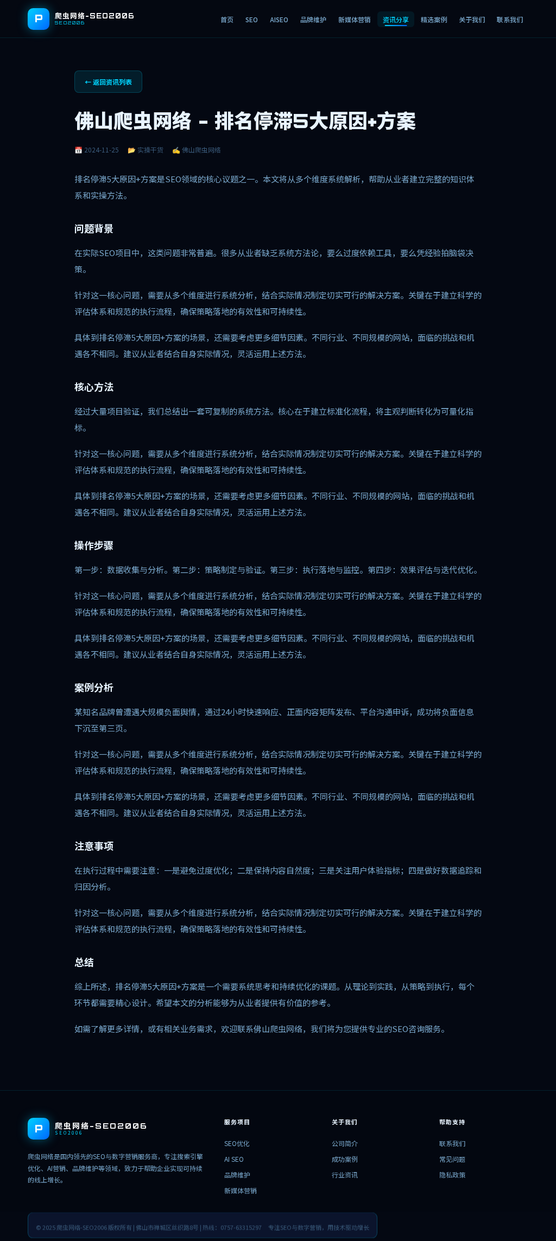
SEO (251, 19)
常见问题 (452, 1158)
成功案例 (345, 1158)
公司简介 (345, 1143)
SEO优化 (237, 1143)
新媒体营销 (354, 19)
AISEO (279, 19)
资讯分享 (396, 19)
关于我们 (472, 19)
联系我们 (510, 19)
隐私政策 (452, 1174)
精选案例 (434, 19)
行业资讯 (345, 1174)
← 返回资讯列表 (108, 81)
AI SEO (234, 1158)
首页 (226, 19)
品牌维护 (313, 19)
